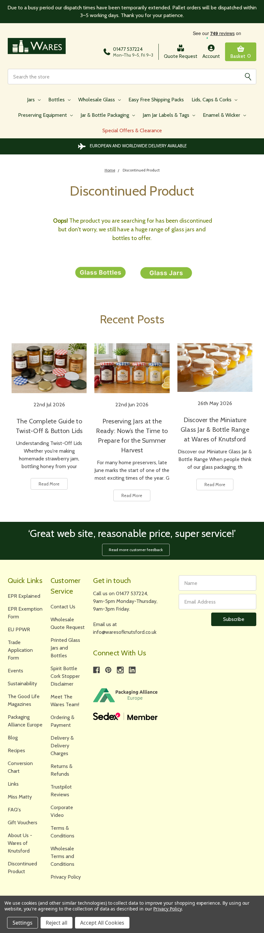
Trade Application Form (20, 650)
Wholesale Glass (97, 100)
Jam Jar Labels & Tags (167, 115)
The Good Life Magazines (24, 700)
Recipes (16, 750)
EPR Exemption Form (25, 613)
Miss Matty (20, 797)
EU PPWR (19, 629)
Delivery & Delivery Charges (62, 745)
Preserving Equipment (43, 115)
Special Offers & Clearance (132, 130)
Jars (31, 100)
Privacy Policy (66, 877)
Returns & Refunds (61, 770)
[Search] (248, 76)
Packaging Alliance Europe (25, 721)
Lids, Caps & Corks (212, 100)
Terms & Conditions (62, 832)
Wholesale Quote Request (68, 623)
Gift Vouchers (22, 822)
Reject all (56, 922)
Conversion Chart (20, 767)
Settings (23, 922)
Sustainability (22, 683)
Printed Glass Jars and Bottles (65, 648)
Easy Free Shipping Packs (156, 100)
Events (15, 671)
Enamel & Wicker (222, 115)
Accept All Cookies (102, 922)
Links (13, 784)
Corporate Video (62, 811)
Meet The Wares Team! (65, 700)
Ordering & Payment (62, 721)
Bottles (57, 100)
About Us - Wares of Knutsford (20, 843)
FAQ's (14, 810)
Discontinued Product (22, 867)
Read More (49, 483)
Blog (13, 737)
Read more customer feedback (136, 549)
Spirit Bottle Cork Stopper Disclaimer (65, 676)
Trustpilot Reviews (61, 791)
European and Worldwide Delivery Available (138, 145)
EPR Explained (24, 596)
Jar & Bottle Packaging (105, 115)
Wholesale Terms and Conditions (62, 856)
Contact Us (63, 607)
